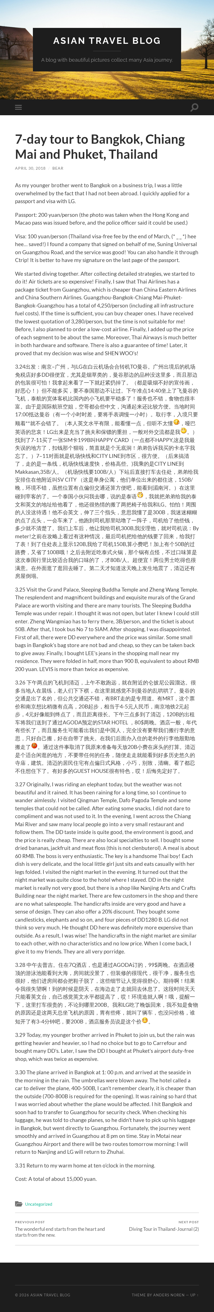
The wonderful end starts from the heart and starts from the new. (60, 1229)
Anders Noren (169, 1295)
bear (58, 168)
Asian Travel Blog (107, 40)
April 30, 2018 (30, 168)
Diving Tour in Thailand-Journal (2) (164, 1226)
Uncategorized (38, 1204)
